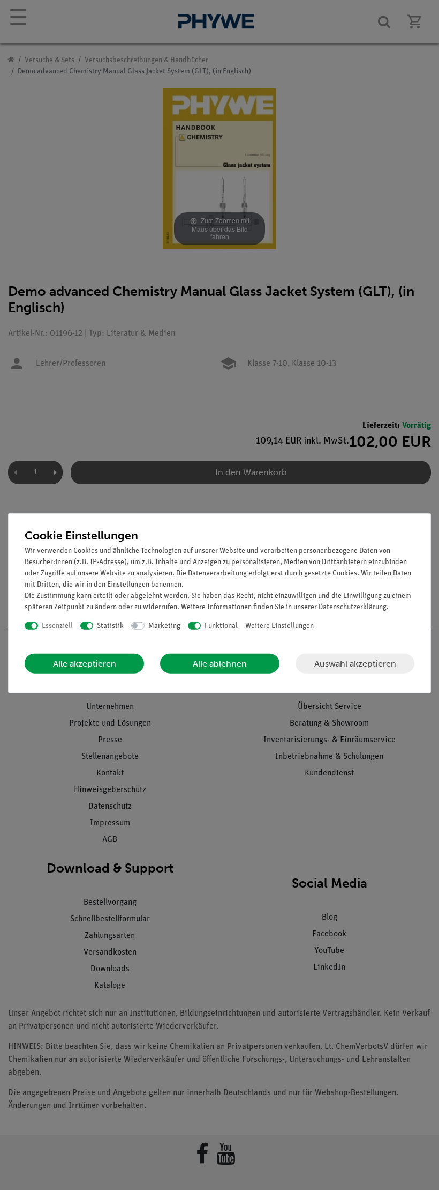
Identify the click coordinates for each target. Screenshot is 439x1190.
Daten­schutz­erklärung (353, 607)
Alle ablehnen (220, 664)
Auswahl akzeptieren (355, 663)
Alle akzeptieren (84, 664)
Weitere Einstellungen (279, 626)
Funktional (221, 626)
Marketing (164, 626)
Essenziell (57, 626)
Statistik (110, 626)
